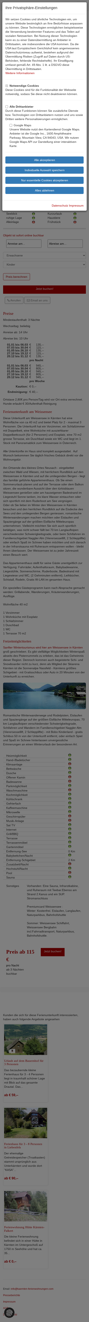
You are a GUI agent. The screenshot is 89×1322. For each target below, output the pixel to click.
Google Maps (22, 125)
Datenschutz (60, 205)
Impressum (76, 205)
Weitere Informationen (20, 73)
